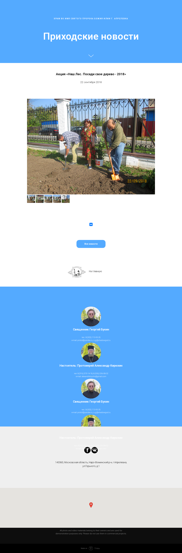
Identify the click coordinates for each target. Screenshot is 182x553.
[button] (91, 505)
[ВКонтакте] (91, 224)
